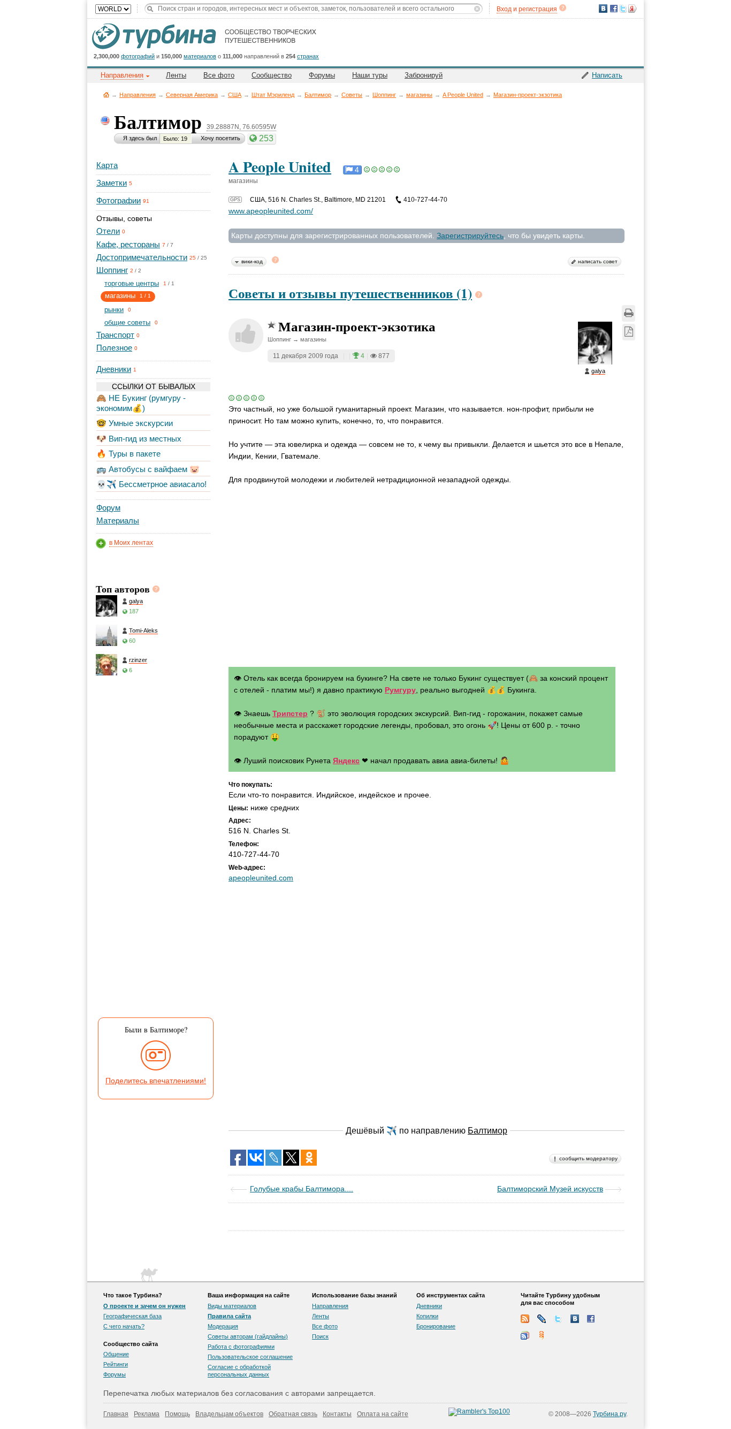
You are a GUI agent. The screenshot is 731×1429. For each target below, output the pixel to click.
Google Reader (525, 1335)
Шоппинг (384, 95)
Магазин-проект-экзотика (527, 95)
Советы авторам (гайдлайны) (248, 1336)
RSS (525, 1318)
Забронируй (424, 75)
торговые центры (131, 283)
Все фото (218, 75)
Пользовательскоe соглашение (250, 1357)
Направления (137, 95)
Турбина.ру (609, 1414)
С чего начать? (123, 1326)
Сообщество (272, 75)
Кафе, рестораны (128, 244)
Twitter (558, 1318)
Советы (351, 95)
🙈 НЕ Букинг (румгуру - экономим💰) (141, 402)
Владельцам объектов (229, 1414)
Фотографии (118, 200)
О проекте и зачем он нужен (144, 1306)
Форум (108, 507)
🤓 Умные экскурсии (134, 423)
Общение (116, 1354)
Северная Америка (192, 95)
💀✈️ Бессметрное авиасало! (151, 484)
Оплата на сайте (382, 1414)
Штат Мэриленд (273, 95)
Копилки (427, 1316)
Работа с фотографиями (241, 1346)
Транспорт (115, 334)
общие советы (127, 322)
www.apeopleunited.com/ (271, 211)
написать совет (598, 261)
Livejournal (541, 1318)
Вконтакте (574, 1318)
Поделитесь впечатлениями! (155, 1080)
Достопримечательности (141, 257)
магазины (419, 95)
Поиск (320, 1336)
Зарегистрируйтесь (470, 235)
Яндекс (346, 760)
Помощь (177, 1414)
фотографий (138, 56)
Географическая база (132, 1316)
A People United (463, 95)
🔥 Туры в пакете (128, 453)
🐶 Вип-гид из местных (138, 438)
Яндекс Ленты (541, 1335)
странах (308, 56)
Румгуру (400, 690)
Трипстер (290, 713)
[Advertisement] (152, 849)
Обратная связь (293, 1414)
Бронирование (435, 1326)
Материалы (117, 520)
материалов (200, 56)
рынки (114, 310)
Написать (607, 75)
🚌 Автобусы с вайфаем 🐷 (148, 469)
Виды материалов (232, 1306)
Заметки (111, 182)
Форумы (322, 75)
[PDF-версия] (628, 332)
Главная (106, 94)
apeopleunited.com (261, 877)
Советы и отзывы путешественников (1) (350, 293)
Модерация (223, 1326)
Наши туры (369, 75)
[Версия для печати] (628, 313)
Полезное (114, 347)
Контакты (337, 1414)
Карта (107, 165)
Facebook (591, 1318)
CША (234, 95)
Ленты (176, 75)
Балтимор (317, 95)
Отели (108, 230)
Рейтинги (115, 1364)
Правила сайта (229, 1316)
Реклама (146, 1414)
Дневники (113, 369)
